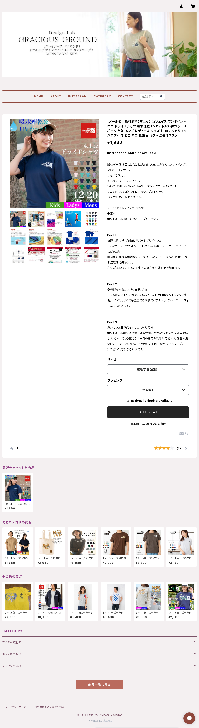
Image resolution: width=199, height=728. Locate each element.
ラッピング (114, 380)
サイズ (111, 360)
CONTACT (125, 96)
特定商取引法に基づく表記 (49, 706)
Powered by (95, 720)
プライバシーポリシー (16, 706)
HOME (38, 96)
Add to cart (148, 412)
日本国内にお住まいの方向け (148, 423)
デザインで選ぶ (11, 666)
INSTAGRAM (77, 96)
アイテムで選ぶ (11, 642)
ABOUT (55, 96)
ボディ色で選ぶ (11, 654)
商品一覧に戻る (99, 685)
